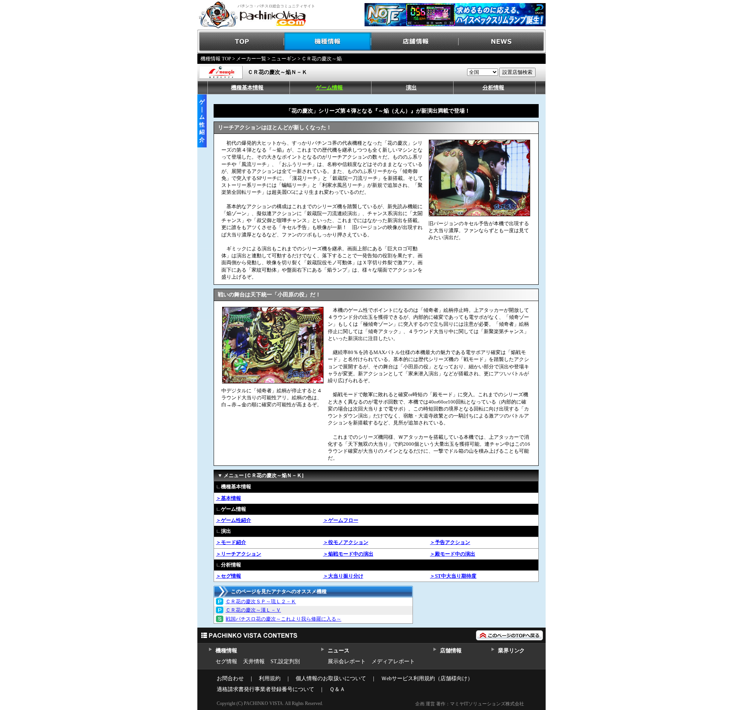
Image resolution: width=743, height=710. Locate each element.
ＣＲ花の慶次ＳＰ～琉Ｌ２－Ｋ (261, 601)
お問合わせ (230, 678)
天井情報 (254, 661)
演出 (411, 88)
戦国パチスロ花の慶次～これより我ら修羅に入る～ (283, 619)
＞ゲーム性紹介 (233, 520)
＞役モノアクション (345, 542)
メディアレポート (393, 661)
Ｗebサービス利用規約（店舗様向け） (427, 678)
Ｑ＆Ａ (337, 689)
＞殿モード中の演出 (452, 554)
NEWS (502, 41)
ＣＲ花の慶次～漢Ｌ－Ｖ (253, 610)
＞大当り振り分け (343, 576)
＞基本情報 (228, 498)
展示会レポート (347, 661)
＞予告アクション (450, 542)
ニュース (338, 651)
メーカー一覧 (251, 59)
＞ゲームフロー (340, 520)
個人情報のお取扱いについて (331, 678)
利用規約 (270, 678)
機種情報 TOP (215, 59)
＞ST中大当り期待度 (453, 576)
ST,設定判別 (285, 661)
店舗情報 (415, 41)
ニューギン (283, 59)
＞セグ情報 (228, 576)
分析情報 (493, 88)
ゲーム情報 (329, 88)
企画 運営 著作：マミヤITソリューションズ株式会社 (469, 704)
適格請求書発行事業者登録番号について (265, 689)
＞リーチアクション (238, 554)
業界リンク (511, 651)
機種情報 (328, 41)
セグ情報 (226, 661)
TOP (240, 41)
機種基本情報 (247, 88)
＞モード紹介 (231, 542)
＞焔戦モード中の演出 (348, 554)
